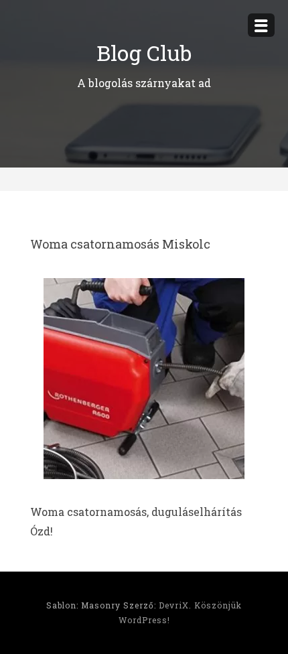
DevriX (174, 605)
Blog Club (144, 52)
